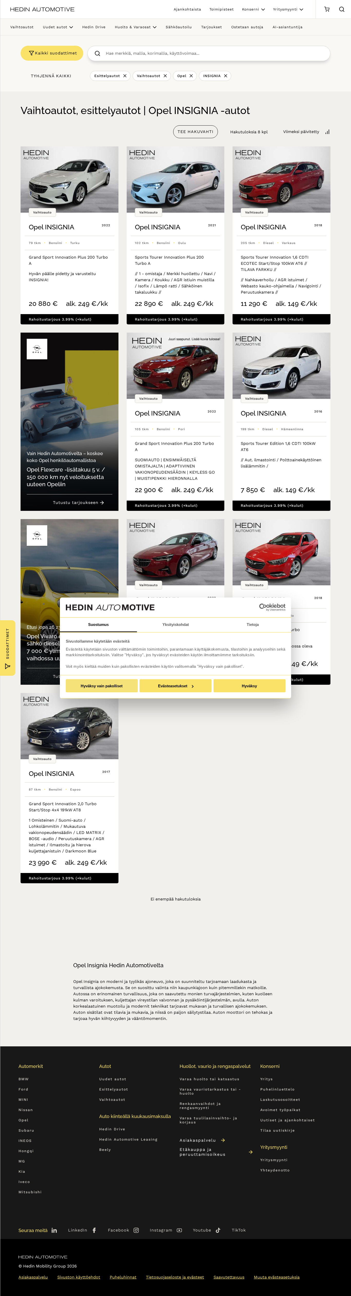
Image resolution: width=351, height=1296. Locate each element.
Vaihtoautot (22, 27)
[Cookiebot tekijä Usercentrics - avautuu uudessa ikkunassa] (263, 607)
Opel (181, 76)
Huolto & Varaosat (133, 27)
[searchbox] (214, 53)
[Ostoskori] (327, 9)
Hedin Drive (94, 27)
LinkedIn (77, 1230)
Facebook (118, 1230)
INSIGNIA (212, 76)
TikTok (239, 1230)
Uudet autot (55, 27)
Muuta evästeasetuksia (277, 1277)
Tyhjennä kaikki (51, 75)
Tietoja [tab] (253, 624)
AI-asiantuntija (288, 27)
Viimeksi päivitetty (301, 131)
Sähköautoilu (179, 27)
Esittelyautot (107, 76)
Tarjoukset (211, 27)
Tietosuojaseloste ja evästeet (175, 1277)
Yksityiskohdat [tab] (175, 624)
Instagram (161, 1230)
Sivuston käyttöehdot (78, 1277)
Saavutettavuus (229, 1277)
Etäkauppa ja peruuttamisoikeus (203, 1152)
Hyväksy (249, 686)
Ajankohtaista (187, 9)
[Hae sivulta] (342, 9)
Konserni (250, 9)
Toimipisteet (221, 9)
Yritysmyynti (285, 9)
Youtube (202, 1230)
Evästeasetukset (172, 686)
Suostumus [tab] (98, 624)
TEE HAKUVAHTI (196, 131)
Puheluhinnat (123, 1277)
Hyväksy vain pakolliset (102, 686)
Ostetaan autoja (247, 27)
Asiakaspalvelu (198, 1140)
